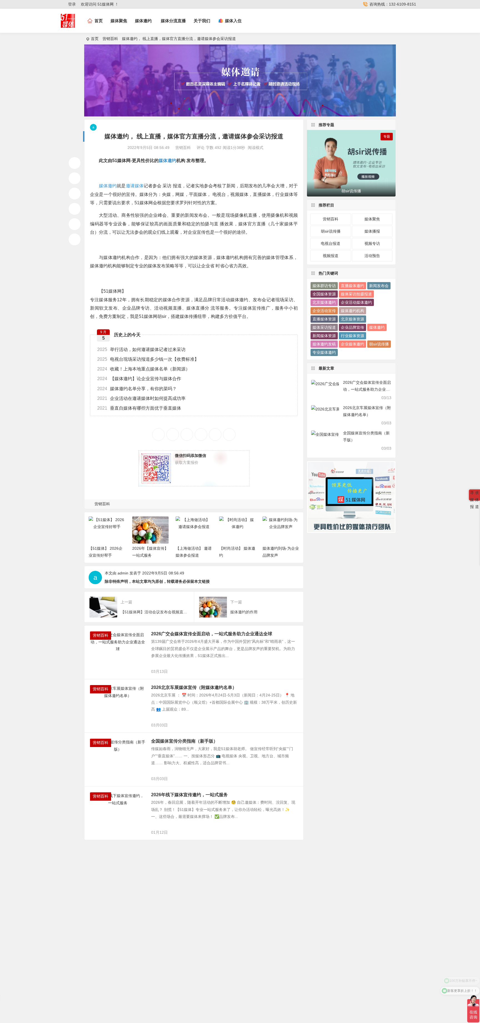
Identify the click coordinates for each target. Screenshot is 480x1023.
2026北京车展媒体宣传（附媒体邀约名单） (194, 687)
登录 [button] (72, 4)
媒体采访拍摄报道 (356, 294)
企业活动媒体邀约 (356, 302)
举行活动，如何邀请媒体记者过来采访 (141, 349)
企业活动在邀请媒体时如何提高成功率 (141, 398)
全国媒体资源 (324, 294)
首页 (95, 38)
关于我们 (202, 20)
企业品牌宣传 (352, 327)
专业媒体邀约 (324, 352)
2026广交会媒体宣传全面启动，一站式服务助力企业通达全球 (211, 633)
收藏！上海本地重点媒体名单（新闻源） (143, 369)
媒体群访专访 (324, 285)
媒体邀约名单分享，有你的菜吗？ (137, 388)
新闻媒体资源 (324, 335)
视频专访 (372, 243)
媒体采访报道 (324, 327)
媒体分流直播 (173, 20)
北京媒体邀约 (324, 302)
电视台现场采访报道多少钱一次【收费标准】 (148, 359)
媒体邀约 (143, 20)
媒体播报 (372, 231)
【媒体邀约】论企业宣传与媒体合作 (139, 378)
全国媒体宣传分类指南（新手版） (184, 741)
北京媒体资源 (352, 319)
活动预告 (372, 255)
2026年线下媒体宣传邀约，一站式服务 (189, 794)
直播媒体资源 (324, 319)
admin (123, 573)
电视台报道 (330, 243)
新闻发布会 (379, 285)
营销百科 (110, 38)
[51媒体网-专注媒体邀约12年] (68, 25)
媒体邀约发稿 (324, 344)
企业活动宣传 (324, 310)
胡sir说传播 (331, 231)
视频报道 (330, 255)
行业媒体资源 (352, 335)
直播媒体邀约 (352, 285)
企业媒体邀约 (352, 344)
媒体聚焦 (119, 20)
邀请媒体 (135, 185)
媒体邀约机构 (352, 310)
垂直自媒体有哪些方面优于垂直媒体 (139, 408)
